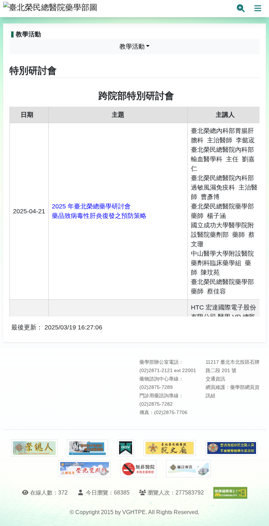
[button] (257, 513)
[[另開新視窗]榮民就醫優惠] (87, 448)
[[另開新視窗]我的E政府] (125, 448)
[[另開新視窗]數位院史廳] (169, 448)
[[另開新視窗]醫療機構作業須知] (231, 448)
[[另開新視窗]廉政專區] (188, 468)
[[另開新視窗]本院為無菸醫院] (138, 468)
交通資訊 (215, 379)
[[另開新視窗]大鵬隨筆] (84, 468)
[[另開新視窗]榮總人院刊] (34, 448)
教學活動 (132, 46)
